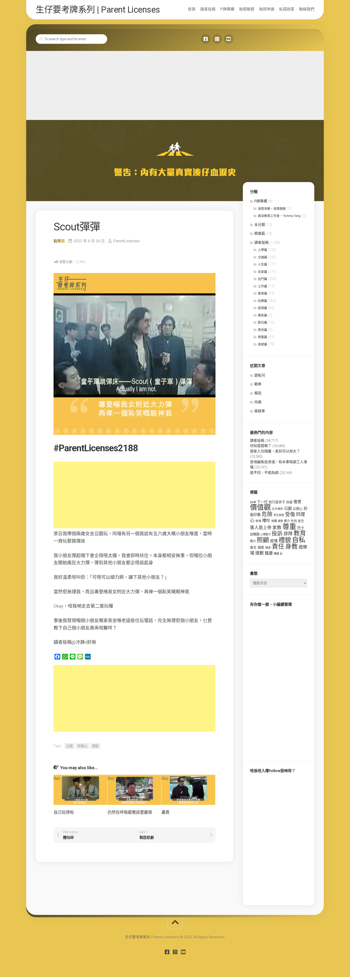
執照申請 (266, 9)
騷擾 (269, 553)
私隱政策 (286, 9)
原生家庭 (279, 515)
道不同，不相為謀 (264, 473)
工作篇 (262, 286)
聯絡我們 (306, 9)
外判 (294, 521)
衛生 (253, 547)
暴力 (253, 541)
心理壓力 (265, 534)
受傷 (290, 514)
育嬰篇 (262, 337)
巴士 (300, 528)
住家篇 (262, 271)
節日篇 (262, 322)
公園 (69, 746)
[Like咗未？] (205, 39)
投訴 (277, 533)
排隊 (288, 533)
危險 (267, 514)
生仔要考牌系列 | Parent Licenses (98, 10)
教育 (300, 533)
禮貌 (95, 746)
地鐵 (274, 521)
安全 (301, 521)
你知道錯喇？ (260, 446)
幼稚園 (254, 534)
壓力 (287, 521)
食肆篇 (262, 344)
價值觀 (260, 507)
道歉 (259, 553)
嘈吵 (266, 520)
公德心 (298, 509)
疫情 (274, 541)
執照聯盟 (246, 9)
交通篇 (262, 257)
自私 (298, 540)
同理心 (82, 746)
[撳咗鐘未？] (228, 39)
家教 (276, 527)
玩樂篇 (59, 241)
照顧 (263, 540)
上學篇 (262, 250)
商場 (258, 521)
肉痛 (257, 402)
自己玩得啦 (64, 812)
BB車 (253, 502)
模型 (257, 393)
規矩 (261, 547)
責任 (278, 546)
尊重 (289, 527)
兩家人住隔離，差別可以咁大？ (275, 451)
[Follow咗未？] (217, 39)
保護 (289, 502)
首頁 (191, 9)
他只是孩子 (277, 502)
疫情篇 (262, 308)
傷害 (297, 501)
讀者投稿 (207, 9)
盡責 (165, 812)
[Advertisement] (175, 84)
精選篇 (259, 233)
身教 (291, 546)
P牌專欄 (227, 9)
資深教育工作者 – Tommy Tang (279, 216)
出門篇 (262, 279)
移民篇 (262, 315)
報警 (280, 521)
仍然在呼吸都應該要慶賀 (130, 812)
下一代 (262, 502)
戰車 (257, 384)
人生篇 (262, 264)
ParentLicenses (126, 241)
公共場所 (277, 509)
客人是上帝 (260, 527)
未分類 (259, 225)
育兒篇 (262, 330)
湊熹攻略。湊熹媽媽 (272, 208)
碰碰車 (259, 411)
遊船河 (259, 375)
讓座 (268, 547)
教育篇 (262, 293)
